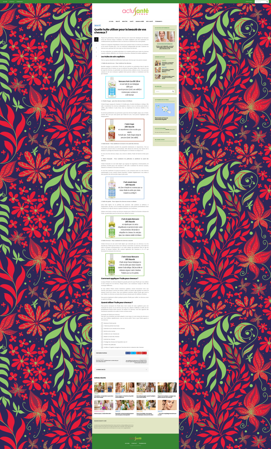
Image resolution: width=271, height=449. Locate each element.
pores (132, 426)
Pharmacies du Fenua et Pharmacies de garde (161, 118)
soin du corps (117, 428)
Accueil (5, 1)
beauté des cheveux (112, 425)
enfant (130, 425)
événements (128, 428)
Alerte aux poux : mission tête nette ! (102, 413)
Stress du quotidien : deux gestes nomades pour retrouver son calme (145, 414)
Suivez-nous (249, 1)
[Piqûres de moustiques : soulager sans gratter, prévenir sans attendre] (167, 387)
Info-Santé (149, 21)
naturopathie (115, 426)
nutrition (126, 426)
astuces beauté (101, 425)
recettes (104, 428)
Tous (173, 129)
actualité (96, 425)
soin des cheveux (112, 428)
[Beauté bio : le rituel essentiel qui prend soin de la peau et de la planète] (124, 405)
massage (110, 426)
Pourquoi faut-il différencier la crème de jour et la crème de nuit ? (107, 361)
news (119, 426)
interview (99, 426)
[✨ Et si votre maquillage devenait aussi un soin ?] (167, 405)
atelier (105, 425)
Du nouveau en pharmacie (164, 44)
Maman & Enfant (99, 411)
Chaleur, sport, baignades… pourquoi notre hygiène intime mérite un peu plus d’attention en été (164, 47)
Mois (171, 129)
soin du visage (123, 428)
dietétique (126, 425)
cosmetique (122, 425)
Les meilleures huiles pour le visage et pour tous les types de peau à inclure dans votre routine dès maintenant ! (136, 361)
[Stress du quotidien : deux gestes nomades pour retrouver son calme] (146, 405)
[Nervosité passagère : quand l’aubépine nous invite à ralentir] (158, 76)
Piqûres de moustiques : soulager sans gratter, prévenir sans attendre (167, 396)
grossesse (96, 426)
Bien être (124, 21)
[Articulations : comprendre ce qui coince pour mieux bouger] (158, 63)
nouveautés (122, 426)
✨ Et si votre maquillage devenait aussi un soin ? (167, 414)
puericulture (100, 428)
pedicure (129, 426)
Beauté (118, 21)
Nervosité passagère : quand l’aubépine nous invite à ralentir (168, 77)
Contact (11, 1)
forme (132, 425)
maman (103, 426)
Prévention (96, 428)
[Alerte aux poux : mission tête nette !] (103, 405)
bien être (118, 425)
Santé (131, 21)
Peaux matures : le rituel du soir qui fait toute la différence (168, 70)
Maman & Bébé (140, 21)
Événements (158, 21)
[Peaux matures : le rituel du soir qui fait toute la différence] (158, 70)
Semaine (167, 129)
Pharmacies (20, 1)
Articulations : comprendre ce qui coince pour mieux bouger (168, 64)
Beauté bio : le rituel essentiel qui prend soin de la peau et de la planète (124, 414)
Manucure (107, 426)
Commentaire (100, 369)
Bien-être (165, 74)
